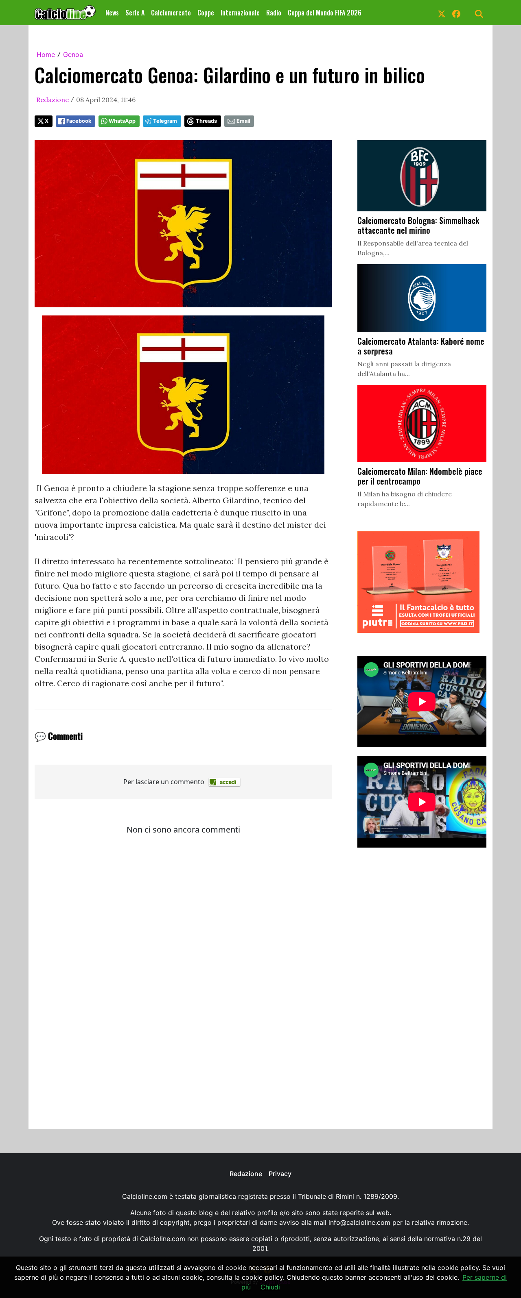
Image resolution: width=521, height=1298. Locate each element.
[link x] (441, 12)
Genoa (73, 54)
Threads (206, 121)
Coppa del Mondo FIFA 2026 (324, 12)
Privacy (280, 1174)
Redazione (52, 100)
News (112, 12)
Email (243, 121)
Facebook (78, 121)
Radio (273, 12)
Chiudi (270, 1287)
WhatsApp (122, 121)
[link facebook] (456, 12)
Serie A (134, 12)
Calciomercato (171, 12)
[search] (479, 12)
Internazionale (240, 12)
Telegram (165, 121)
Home (46, 54)
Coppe (205, 12)
